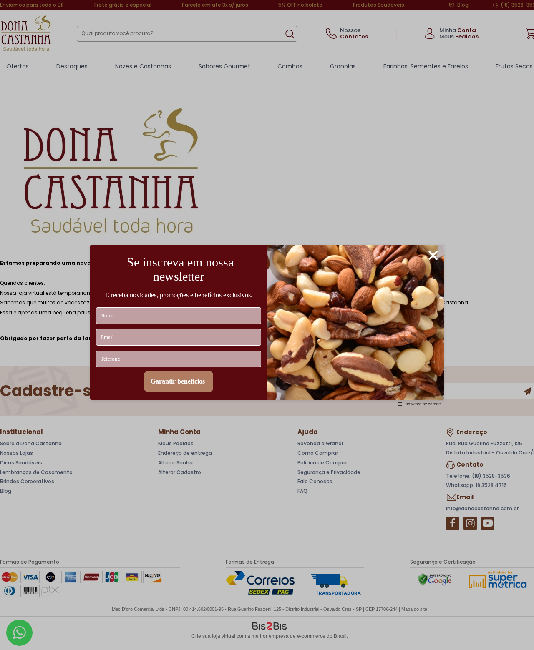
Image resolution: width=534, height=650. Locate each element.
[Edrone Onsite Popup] (267, 325)
